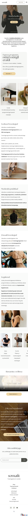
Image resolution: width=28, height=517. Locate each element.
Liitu (24, 460)
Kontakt (14, 499)
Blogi (14, 484)
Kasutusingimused (14, 501)
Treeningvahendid (14, 486)
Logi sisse (21, 2)
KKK (14, 497)
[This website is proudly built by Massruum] (14, 511)
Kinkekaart (14, 488)
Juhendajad (14, 491)
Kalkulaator (14, 493)
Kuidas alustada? (14, 494)
